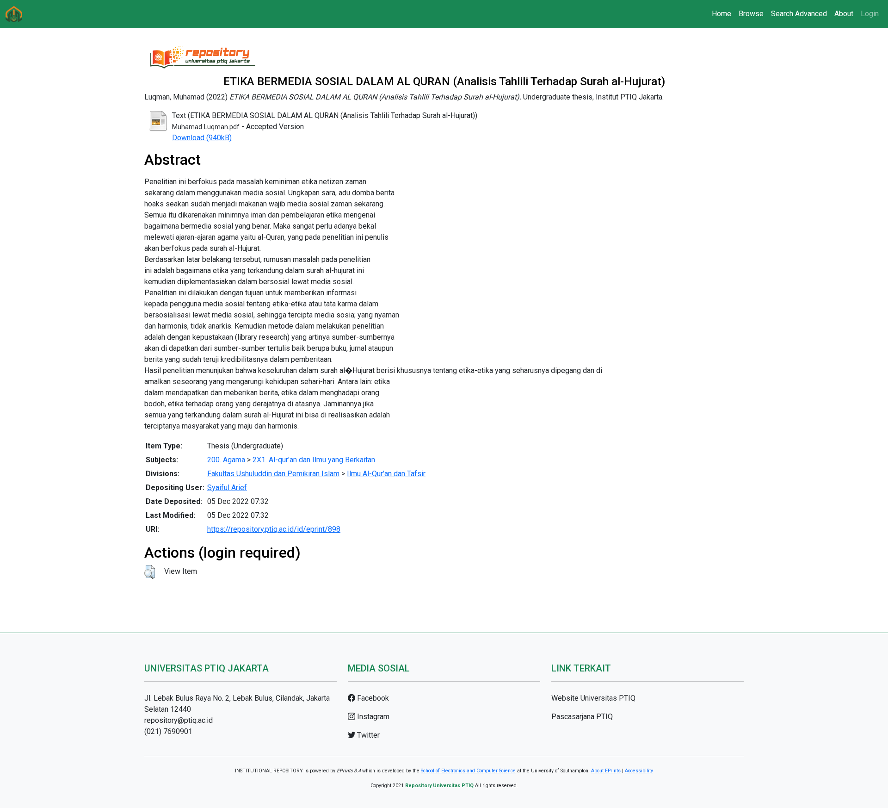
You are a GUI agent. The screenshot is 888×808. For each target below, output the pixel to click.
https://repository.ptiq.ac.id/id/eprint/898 (273, 529)
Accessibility (639, 771)
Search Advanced (799, 13)
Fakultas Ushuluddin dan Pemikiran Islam (273, 473)
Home (721, 13)
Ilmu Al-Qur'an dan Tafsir (386, 473)
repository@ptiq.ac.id (178, 720)
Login (870, 13)
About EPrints (606, 771)
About (843, 13)
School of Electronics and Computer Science (468, 771)
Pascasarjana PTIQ (582, 716)
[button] (149, 572)
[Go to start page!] (14, 14)
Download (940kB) (202, 137)
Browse (751, 13)
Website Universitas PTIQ (593, 698)
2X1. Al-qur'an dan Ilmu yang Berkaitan (314, 459)
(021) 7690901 (168, 731)
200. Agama (226, 459)
